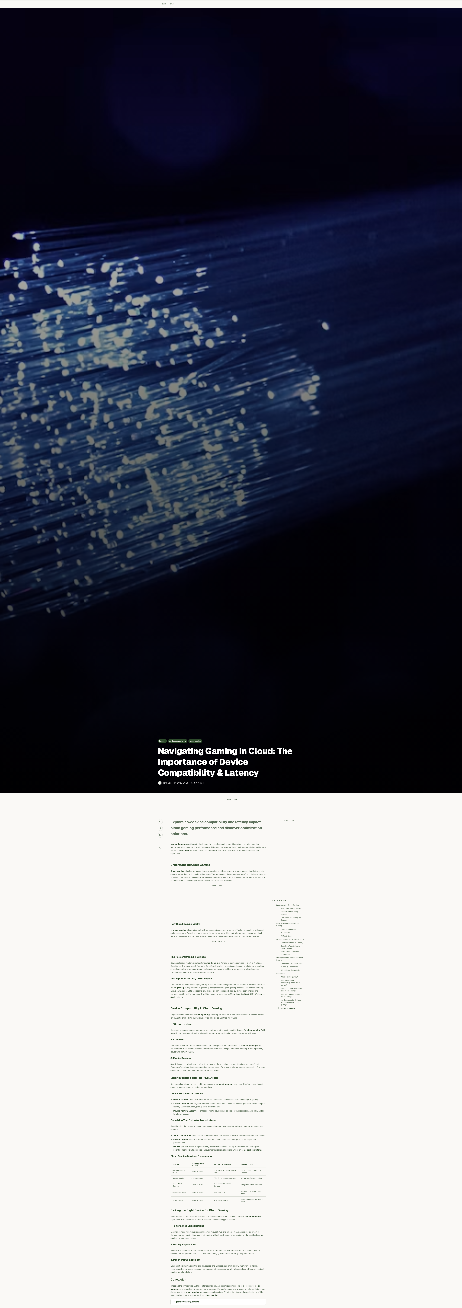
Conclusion (280, 973)
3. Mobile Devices (287, 936)
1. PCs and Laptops (288, 929)
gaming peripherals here (181, 1272)
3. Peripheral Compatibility (291, 970)
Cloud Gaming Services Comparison (290, 953)
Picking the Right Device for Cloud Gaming (289, 959)
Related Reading (288, 1008)
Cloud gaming (177, 871)
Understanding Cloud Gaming (287, 905)
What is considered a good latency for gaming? (291, 989)
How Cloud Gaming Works (291, 908)
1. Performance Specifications (292, 963)
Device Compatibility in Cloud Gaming (287, 924)
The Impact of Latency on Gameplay (291, 919)
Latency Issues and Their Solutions (290, 939)
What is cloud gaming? (289, 977)
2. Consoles (285, 932)
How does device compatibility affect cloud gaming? (290, 982)
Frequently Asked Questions (186, 1302)
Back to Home (168, 4)
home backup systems (251, 1150)
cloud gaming (180, 844)
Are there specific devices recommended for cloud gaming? (291, 1002)
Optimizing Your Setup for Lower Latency (291, 947)
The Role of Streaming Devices (289, 913)
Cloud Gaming (200, 865)
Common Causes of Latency (292, 943)
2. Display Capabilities (289, 967)
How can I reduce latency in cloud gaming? (291, 995)
